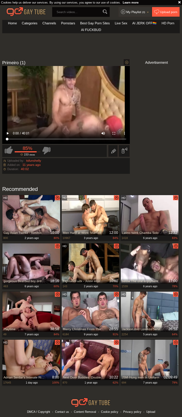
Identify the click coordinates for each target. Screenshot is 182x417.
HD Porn (168, 23)
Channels (49, 23)
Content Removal (85, 411)
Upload (150, 411)
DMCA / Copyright (38, 411)
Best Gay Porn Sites (95, 23)
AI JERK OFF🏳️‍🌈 (144, 23)
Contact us (62, 411)
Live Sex (121, 23)
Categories (30, 23)
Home (12, 23)
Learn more (130, 2)
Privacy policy (132, 411)
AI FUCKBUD (91, 30)
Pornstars (68, 23)
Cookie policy (109, 411)
